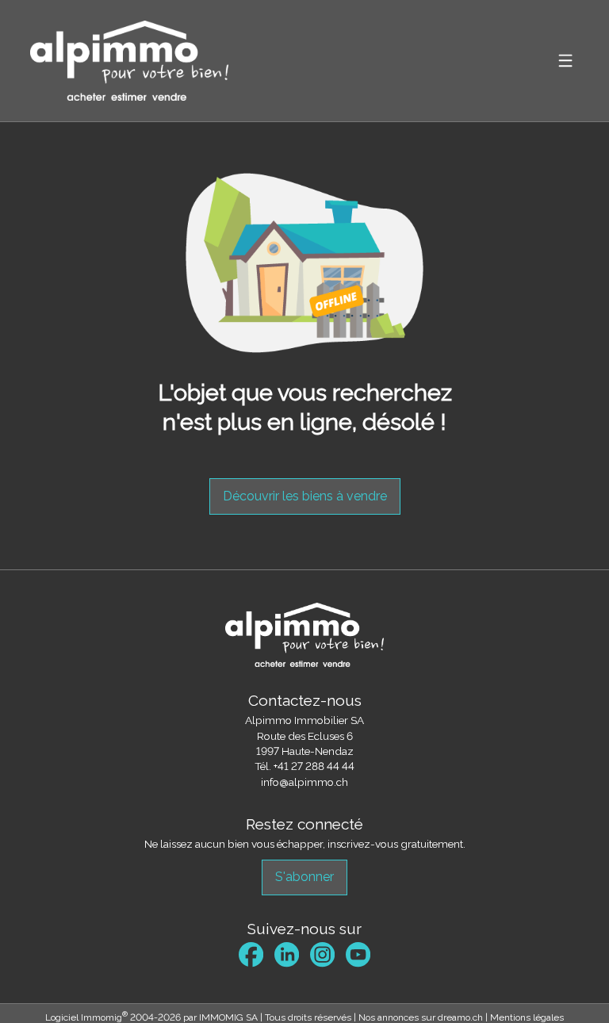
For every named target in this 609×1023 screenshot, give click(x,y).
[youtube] (358, 954)
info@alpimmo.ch (304, 782)
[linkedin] (286, 954)
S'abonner (304, 876)
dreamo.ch (460, 1017)
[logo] (129, 61)
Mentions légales (527, 1017)
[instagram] (322, 954)
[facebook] (251, 954)
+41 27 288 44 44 (314, 766)
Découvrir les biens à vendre (305, 496)
